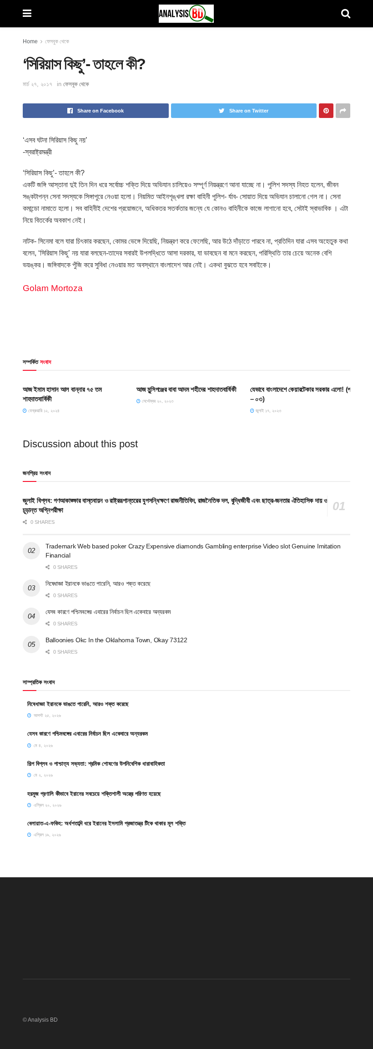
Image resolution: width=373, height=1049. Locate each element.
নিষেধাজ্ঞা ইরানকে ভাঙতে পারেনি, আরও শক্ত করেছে (98, 583)
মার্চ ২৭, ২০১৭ (37, 84)
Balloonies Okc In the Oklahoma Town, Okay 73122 (116, 640)
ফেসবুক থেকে (57, 41)
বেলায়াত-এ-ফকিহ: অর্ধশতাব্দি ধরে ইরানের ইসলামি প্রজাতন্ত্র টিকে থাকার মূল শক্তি (106, 823)
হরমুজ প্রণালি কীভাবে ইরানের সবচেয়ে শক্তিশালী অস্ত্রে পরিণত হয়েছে (94, 793)
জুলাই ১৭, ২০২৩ (267, 410)
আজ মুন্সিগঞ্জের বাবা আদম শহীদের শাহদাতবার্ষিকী (186, 389)
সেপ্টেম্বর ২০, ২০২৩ (157, 401)
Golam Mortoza (53, 288)
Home (30, 41)
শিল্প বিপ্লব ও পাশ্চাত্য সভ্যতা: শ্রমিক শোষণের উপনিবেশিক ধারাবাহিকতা (96, 763)
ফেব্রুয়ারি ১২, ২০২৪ (43, 410)
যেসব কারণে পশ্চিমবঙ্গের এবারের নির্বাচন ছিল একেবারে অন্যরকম (108, 611)
